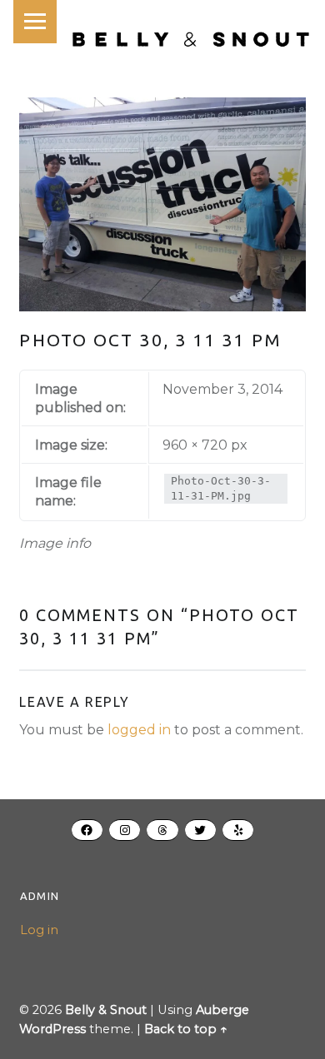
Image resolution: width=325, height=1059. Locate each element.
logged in (139, 730)
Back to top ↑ (186, 1029)
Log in (39, 929)
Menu (35, 21)
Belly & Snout (106, 1009)
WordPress (52, 1029)
